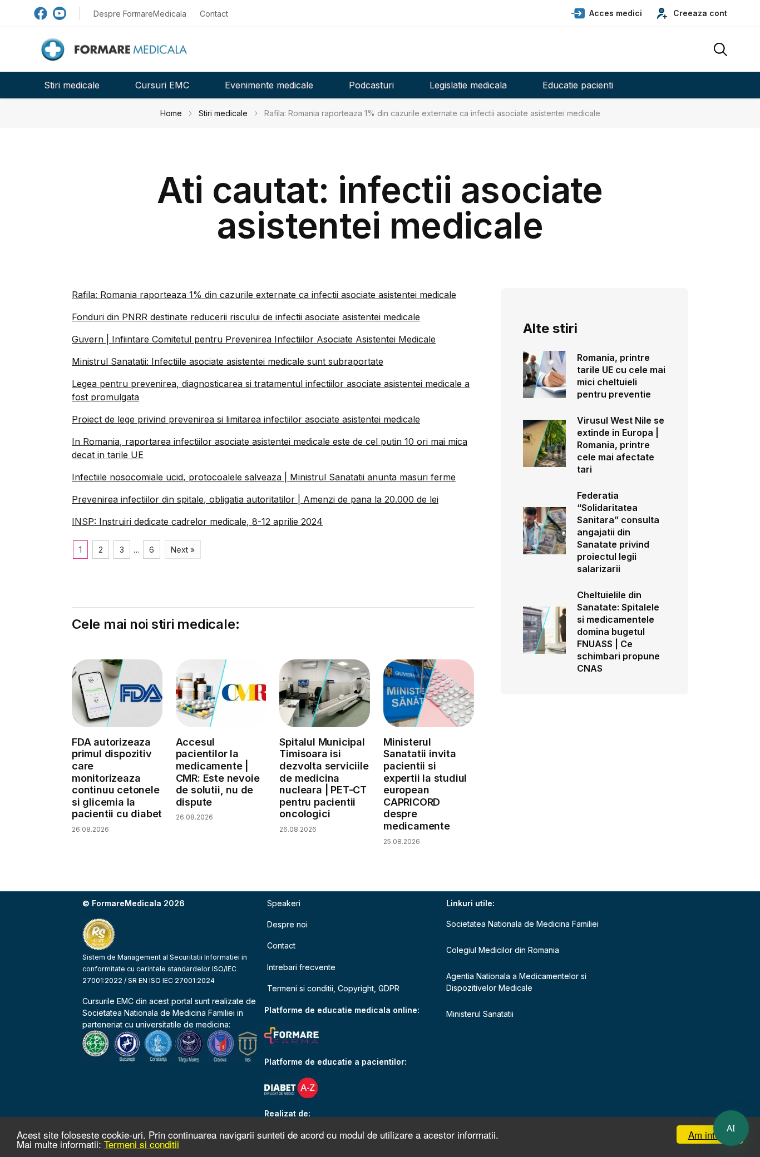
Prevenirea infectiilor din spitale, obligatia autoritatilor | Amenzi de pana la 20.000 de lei (255, 499)
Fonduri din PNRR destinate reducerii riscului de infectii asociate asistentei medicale (246, 316)
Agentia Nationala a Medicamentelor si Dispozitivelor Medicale (516, 981)
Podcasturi (371, 85)
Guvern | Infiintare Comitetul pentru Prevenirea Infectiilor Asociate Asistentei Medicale (254, 339)
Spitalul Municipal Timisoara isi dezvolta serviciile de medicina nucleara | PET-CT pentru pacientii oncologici (323, 778)
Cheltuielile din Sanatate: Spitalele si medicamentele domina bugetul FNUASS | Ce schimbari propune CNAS (618, 631)
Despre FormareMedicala (139, 13)
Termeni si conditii (141, 1144)
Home (171, 113)
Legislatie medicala (468, 85)
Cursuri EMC (162, 85)
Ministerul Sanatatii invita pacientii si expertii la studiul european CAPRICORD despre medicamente (425, 784)
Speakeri (283, 903)
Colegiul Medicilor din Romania (502, 950)
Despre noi (287, 924)
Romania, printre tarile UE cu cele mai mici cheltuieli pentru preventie (621, 376)
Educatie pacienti (577, 85)
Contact (214, 13)
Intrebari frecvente (301, 967)
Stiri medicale (72, 85)
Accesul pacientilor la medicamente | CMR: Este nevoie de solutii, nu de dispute (218, 772)
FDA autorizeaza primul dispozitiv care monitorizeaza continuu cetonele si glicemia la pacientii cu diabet (117, 778)
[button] (606, 13)
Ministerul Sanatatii (480, 1014)
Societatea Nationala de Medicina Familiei (158, 1012)
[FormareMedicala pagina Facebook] (40, 13)
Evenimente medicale (269, 85)
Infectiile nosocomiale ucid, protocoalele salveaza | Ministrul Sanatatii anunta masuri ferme (264, 477)
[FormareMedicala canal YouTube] (59, 13)
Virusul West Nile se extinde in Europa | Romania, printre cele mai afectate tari (620, 445)
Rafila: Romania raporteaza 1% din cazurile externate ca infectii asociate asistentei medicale (264, 294)
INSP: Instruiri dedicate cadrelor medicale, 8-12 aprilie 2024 (197, 521)
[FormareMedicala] (116, 50)
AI (731, 1128)
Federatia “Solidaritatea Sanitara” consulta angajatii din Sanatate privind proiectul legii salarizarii (618, 532)
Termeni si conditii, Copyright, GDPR (333, 988)
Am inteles (710, 1134)
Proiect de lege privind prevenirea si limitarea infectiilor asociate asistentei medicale (246, 419)
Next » (183, 549)
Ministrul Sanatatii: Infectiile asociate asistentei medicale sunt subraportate (227, 361)
